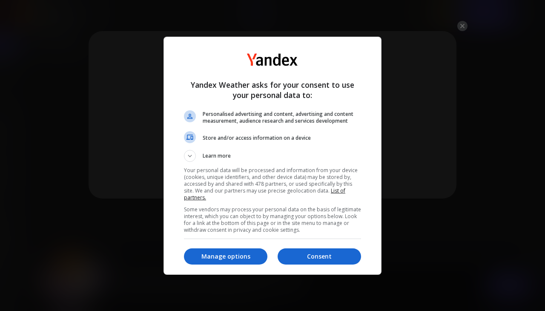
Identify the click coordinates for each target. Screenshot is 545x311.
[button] (272, 156)
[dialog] (273, 156)
